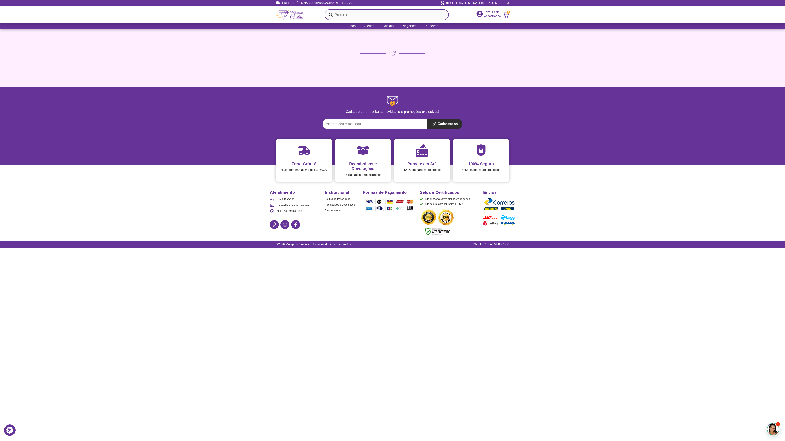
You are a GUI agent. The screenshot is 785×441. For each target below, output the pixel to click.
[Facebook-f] (295, 224)
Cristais (388, 26)
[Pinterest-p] (274, 224)
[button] (773, 429)
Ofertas (369, 26)
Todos (351, 26)
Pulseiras (431, 26)
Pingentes (409, 26)
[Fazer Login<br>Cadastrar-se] (479, 14)
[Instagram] (284, 224)
